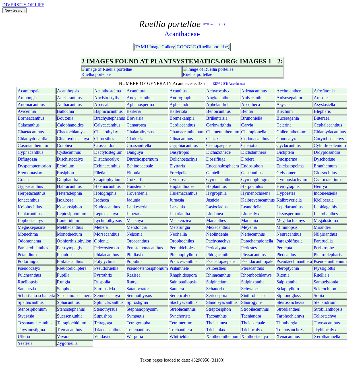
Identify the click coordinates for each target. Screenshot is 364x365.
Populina (134, 261)
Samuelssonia (326, 281)
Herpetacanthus (32, 193)
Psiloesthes (216, 268)
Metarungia (179, 227)
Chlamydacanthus (330, 131)
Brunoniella (251, 118)
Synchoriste (180, 316)
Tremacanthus (69, 329)
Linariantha (179, 213)
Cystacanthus (69, 152)
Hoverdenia (137, 193)
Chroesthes (104, 138)
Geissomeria (287, 172)
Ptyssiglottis (324, 268)
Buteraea (322, 118)
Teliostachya (325, 316)
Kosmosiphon (69, 206)
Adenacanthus (254, 90)
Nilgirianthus (325, 234)
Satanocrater (138, 288)
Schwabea (250, 288)
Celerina (283, 125)
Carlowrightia (218, 125)
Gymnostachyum (291, 179)
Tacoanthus (216, 316)
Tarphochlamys (290, 316)
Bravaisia (135, 118)
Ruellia (87, 74)
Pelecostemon (106, 247)
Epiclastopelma (290, 165)
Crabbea (64, 145)
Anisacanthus (253, 97)
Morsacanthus (106, 234)
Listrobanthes (326, 213)
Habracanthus (69, 186)
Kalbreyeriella (289, 200)
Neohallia (178, 234)
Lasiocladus (217, 206)
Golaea (24, 179)
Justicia (212, 200)
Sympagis (135, 316)
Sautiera (176, 288)
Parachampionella (257, 241)
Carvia (247, 125)
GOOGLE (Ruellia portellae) (203, 46)
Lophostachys (30, 220)
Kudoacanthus (107, 206)
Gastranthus (251, 172)
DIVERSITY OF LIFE (23, 4)
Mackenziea (180, 220)
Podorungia (28, 261)
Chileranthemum (291, 131)
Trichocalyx (251, 329)
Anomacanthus (31, 104)
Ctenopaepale (218, 145)
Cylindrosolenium (330, 145)
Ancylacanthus (140, 97)
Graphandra (67, 179)
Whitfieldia (179, 336)
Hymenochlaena (255, 193)
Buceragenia (287, 118)
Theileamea (216, 322)
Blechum (284, 111)
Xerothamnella (327, 336)
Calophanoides (70, 125)
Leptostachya (106, 213)
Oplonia (101, 241)
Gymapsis (178, 179)
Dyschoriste (324, 159)
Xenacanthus (288, 336)
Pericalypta (216, 247)
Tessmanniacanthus (35, 322)
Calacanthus (29, 125)
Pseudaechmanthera (294, 261)
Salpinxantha (252, 281)
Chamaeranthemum (186, 131)
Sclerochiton (325, 288)
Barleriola (178, 111)
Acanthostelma (107, 90)
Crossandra (104, 145)
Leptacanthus (30, 213)
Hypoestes (285, 193)
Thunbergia (286, 322)
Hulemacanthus (183, 193)
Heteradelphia (69, 193)
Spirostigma (137, 302)
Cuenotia (249, 145)
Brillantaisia (217, 118)
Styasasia (26, 316)
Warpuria (135, 336)
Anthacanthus (69, 104)
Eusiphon (65, 172)
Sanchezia (27, 288)
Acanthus (178, 90)
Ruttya (132, 281)
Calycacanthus (107, 125)
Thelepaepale (253, 322)
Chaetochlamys (70, 131)
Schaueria (215, 288)
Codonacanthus (255, 138)
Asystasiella (324, 104)
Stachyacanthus (183, 302)
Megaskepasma (31, 227)
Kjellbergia (324, 200)
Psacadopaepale (220, 261)
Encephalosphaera (222, 165)
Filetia (99, 172)
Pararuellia (323, 241)
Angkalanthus (218, 97)
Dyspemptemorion (34, 165)
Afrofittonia (324, 90)
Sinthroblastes (253, 295)
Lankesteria (137, 206)
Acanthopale (29, 90)
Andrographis (181, 97)
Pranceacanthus (183, 261)
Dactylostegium (108, 152)
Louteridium (68, 220)
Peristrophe (324, 247)
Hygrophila (216, 193)
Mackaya (135, 220)
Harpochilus (252, 186)
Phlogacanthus (219, 254)
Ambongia (27, 97)
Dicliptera (285, 152)
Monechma (28, 234)
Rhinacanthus (218, 275)
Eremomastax (30, 172)
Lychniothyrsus (108, 220)
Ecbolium (65, 165)
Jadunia (133, 200)
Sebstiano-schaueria (74, 295)
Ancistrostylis (106, 97)
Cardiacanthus (182, 125)
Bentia (247, 111)
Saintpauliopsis (183, 281)
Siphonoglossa (289, 295)
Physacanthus (253, 254)
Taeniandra (251, 316)
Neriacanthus (253, 234)
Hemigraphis (287, 186)
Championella (253, 131)
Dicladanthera (253, 152)
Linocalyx (250, 213)
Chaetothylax (106, 131)
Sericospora (216, 295)
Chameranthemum (222, 131)
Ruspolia (102, 281)
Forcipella (178, 172)
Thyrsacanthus (327, 322)
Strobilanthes (288, 309)
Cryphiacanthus (183, 145)
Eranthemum (325, 165)
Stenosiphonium (32, 309)
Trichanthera (180, 329)
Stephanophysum (142, 309)
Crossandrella (139, 145)
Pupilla (63, 275)
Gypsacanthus (30, 186)
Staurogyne (251, 302)
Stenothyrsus (105, 309)
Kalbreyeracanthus (258, 200)
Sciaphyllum (287, 288)
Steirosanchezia (290, 302)
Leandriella (251, 206)
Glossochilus (325, 172)
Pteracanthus (252, 268)
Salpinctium (217, 281)
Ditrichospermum (142, 159)
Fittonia (133, 172)
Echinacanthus (107, 165)
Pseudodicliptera (71, 268)
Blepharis (322, 111)
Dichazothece (218, 152)
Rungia (63, 281)
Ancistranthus (69, 97)
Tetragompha (138, 322)
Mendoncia (137, 227)
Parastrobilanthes (33, 247)
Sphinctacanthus (108, 302)
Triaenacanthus (107, 329)
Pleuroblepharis (328, 254)
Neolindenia (217, 234)
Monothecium (69, 234)
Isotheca (101, 200)
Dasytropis (179, 152)
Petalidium (27, 254)
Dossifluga (216, 159)
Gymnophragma (255, 179)
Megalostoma (326, 220)
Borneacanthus (31, 118)
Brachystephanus (109, 118)
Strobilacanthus (255, 309)
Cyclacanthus (288, 145)
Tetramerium (180, 322)
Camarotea (136, 125)
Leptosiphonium (71, 213)
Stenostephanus (71, 309)
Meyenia (249, 227)
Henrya (320, 186)
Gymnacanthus (219, 179)
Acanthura (136, 90)
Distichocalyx (106, 159)
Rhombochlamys (256, 275)
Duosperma (286, 159)
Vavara (63, 336)
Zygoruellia (67, 343)
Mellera (101, 227)
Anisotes (321, 97)
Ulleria (24, 336)
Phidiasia (135, 254)
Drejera (248, 159)
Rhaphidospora (183, 275)
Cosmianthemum (33, 145)
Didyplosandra (327, 152)
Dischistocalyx (70, 159)
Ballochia (65, 111)
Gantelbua (215, 172)
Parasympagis (69, 247)
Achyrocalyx (217, 90)
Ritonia (282, 275)
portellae (103, 74)
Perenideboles (182, 247)
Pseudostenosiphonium (147, 268)
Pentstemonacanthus (145, 247)
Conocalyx (286, 138)
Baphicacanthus (108, 111)
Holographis (105, 193)
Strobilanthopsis (328, 309)
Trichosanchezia (290, 329)
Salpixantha (286, 281)
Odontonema (29, 241)
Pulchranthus (29, 275)
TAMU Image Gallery (155, 46)
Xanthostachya (254, 336)
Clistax (212, 138)
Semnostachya (107, 295)
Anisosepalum (289, 97)
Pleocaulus (286, 254)
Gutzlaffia (135, 179)
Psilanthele (179, 268)
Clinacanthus (181, 138)
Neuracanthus (288, 234)
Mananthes (216, 220)
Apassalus (103, 104)
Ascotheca (250, 104)
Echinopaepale (140, 165)
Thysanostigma (31, 329)
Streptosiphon (218, 309)
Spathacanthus (31, 302)
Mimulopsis (286, 227)
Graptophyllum (107, 179)
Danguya (135, 152)
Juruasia (176, 200)
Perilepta (284, 247)
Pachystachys (218, 241)
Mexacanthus (218, 227)
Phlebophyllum (183, 254)
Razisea (133, 275)
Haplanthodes (181, 186)
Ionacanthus (28, 200)
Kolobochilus (30, 206)
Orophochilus (181, 241)
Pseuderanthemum (330, 261)
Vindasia (102, 336)
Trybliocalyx (325, 329)
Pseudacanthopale (257, 261)
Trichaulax (215, 329)
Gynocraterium (327, 179)
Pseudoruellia (106, 268)
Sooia (319, 295)
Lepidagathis (325, 206)
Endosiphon (252, 165)
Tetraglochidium (71, 322)
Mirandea (322, 227)
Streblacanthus (182, 309)
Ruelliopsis (28, 281)
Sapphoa (65, 288)
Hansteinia (136, 186)
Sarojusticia (104, 288)
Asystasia (284, 104)
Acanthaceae (182, 34)
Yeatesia (25, 343)
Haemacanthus (107, 186)
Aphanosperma (140, 104)
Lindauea (214, 213)
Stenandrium (325, 302)
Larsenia (177, 206)
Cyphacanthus (30, 152)
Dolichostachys (183, 159)
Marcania (249, 220)
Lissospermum (289, 213)
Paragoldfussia (289, 241)
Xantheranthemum (222, 336)
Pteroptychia (287, 268)
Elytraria (177, 165)
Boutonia (65, 118)
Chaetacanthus (31, 131)
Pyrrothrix (103, 275)
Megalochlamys (290, 220)
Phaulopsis (66, 254)
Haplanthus (216, 186)
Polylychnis (104, 261)
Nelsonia (134, 234)
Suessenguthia (69, 316)
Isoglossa (65, 200)
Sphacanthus (68, 302)
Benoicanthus (218, 111)
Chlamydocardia (32, 138)
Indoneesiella (325, 193)
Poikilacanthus (70, 261)
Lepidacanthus (289, 206)
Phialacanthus (106, 254)
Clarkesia (135, 138)
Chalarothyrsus (140, 131)
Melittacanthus (70, 227)
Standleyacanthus (221, 302)
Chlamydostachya (73, 138)
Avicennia (27, 111)
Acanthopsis (68, 90)
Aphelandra (180, 104)
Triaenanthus (138, 329)
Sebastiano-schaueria (36, 295)
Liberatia (134, 213)
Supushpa (103, 316)
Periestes (249, 247)
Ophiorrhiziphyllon (74, 241)
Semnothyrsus (139, 295)
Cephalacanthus (328, 125)
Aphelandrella (218, 104)
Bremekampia (182, 118)
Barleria (134, 111)
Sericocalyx (180, 295)
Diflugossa (27, 159)
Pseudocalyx (29, 268)
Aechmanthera (289, 90)
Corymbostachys (329, 138)
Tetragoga (103, 322)
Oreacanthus (138, 241)
